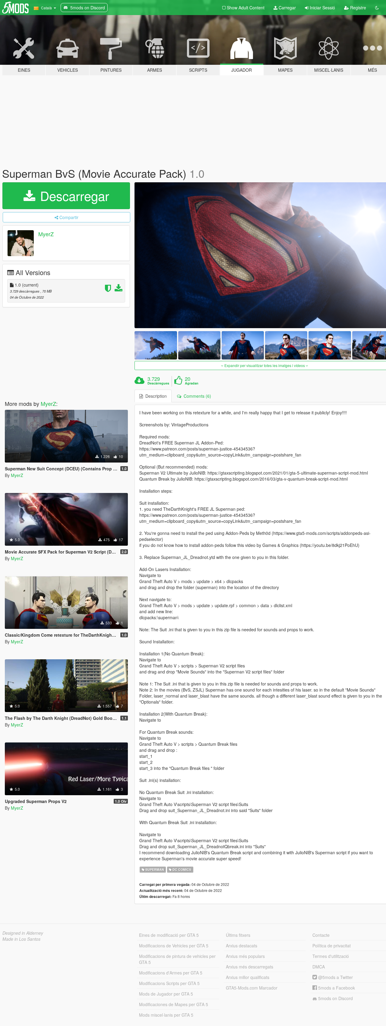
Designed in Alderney (22, 933)
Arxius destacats (241, 946)
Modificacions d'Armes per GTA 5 (170, 973)
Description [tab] (155, 396)
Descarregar (72, 196)
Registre (357, 8)
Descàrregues (158, 383)
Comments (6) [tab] (196, 396)
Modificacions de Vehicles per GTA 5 (173, 946)
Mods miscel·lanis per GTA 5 (166, 1015)
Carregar (286, 8)
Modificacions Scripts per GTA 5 (169, 983)
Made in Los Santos (21, 939)
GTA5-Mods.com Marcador (251, 988)
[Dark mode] (377, 7)
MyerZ (46, 234)
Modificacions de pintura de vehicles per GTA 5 (177, 959)
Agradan (191, 383)
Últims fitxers (238, 935)
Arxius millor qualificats (247, 977)
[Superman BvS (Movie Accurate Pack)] (155, 345)
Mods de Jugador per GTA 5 (166, 994)
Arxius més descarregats (249, 967)
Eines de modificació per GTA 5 (169, 935)
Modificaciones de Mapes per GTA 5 (173, 1004)
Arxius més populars (245, 956)
